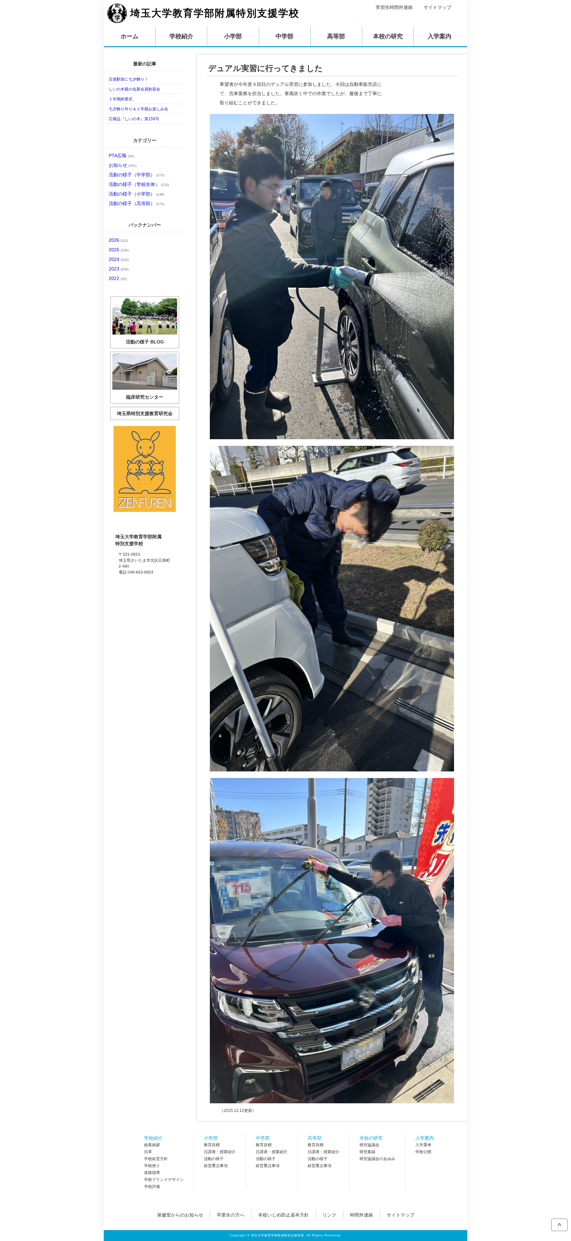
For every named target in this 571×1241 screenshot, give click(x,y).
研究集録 (367, 1152)
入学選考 (423, 1145)
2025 (119, 249)
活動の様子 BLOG (145, 341)
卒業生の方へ (231, 1215)
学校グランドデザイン (164, 1179)
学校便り (152, 1165)
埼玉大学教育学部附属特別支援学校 (214, 13)
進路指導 (152, 1172)
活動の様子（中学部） (136, 174)
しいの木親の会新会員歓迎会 (134, 89)
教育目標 (212, 1145)
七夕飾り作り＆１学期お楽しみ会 (138, 109)
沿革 (148, 1152)
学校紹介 (153, 1138)
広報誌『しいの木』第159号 (134, 119)
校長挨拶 (152, 1145)
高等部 (315, 1138)
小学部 (211, 1138)
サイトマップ (437, 7)
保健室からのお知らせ (180, 1215)
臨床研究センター (144, 397)
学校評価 (152, 1186)
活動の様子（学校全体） (139, 184)
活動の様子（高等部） (136, 203)
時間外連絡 (361, 1215)
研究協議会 (369, 1145)
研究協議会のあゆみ (377, 1158)
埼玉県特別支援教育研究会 (144, 413)
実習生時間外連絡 (394, 7)
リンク (329, 1215)
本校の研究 (371, 1138)
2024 (119, 259)
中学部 (263, 1138)
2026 (118, 240)
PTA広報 (121, 155)
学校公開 (423, 1152)
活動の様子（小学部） (136, 193)
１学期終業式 (121, 99)
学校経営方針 (156, 1158)
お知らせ (122, 165)
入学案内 (424, 1138)
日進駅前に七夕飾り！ (128, 79)
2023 (119, 268)
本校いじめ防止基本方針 (283, 1215)
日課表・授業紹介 (220, 1152)
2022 (118, 278)
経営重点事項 (216, 1165)
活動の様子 (214, 1158)
